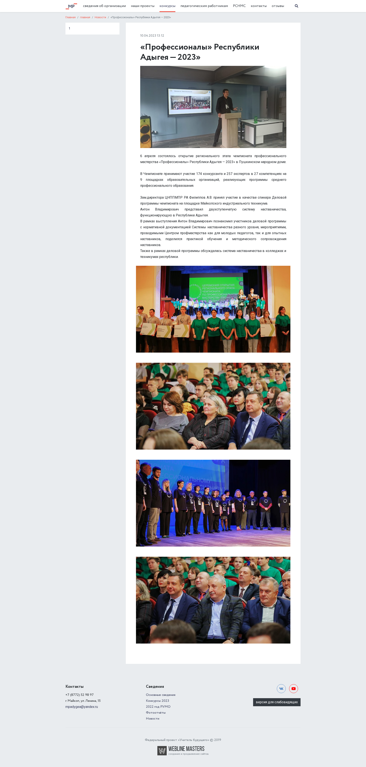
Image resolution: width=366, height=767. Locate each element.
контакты (259, 6)
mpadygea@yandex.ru (81, 707)
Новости (100, 17)
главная (85, 17)
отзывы (278, 6)
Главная (70, 17)
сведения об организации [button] (104, 6)
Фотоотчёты (156, 712)
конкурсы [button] (167, 6)
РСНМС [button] (239, 6)
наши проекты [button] (142, 6)
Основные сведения (160, 694)
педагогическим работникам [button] (204, 6)
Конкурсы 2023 (157, 700)
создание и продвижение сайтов (188, 754)
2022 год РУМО (158, 706)
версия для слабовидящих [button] (277, 702)
